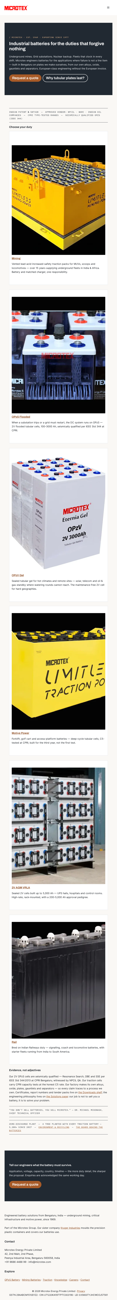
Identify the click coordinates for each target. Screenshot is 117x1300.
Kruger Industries (70, 1227)
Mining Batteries (31, 1279)
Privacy (81, 1291)
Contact (85, 1279)
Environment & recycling (54, 1127)
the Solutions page (57, 1096)
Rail (14, 1042)
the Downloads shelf (90, 1092)
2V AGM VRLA (21, 887)
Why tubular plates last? (65, 78)
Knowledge (60, 1279)
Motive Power (20, 733)
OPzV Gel (18, 575)
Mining (16, 258)
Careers (73, 1279)
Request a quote (25, 78)
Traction (47, 1279)
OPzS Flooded (21, 416)
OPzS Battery (12, 1279)
